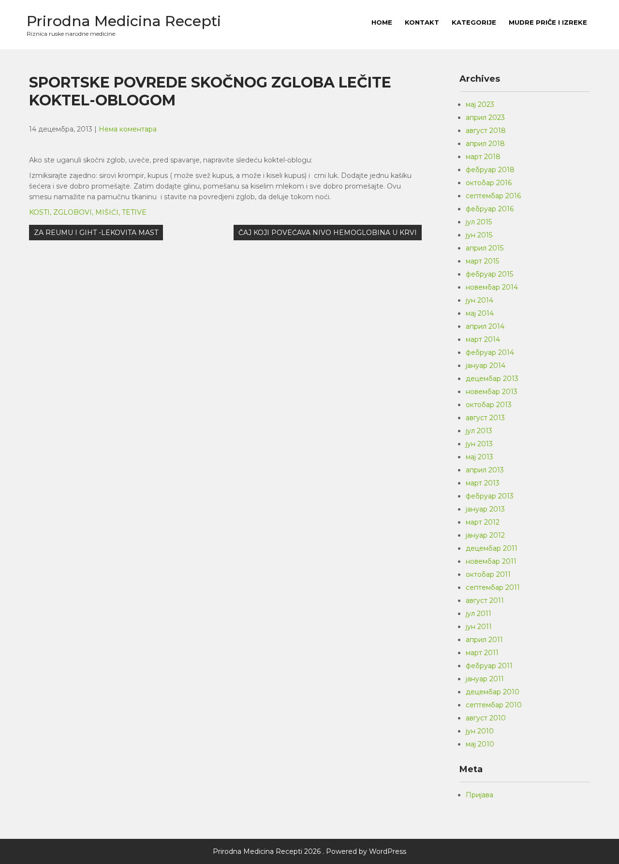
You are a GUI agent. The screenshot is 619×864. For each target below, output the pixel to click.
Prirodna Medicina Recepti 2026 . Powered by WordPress (309, 851)
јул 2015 (479, 222)
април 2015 (484, 248)
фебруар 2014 (490, 352)
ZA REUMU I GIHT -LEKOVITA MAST (96, 232)
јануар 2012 (485, 535)
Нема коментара (128, 129)
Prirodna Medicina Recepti (124, 21)
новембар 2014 (492, 287)
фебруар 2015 (489, 274)
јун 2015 (479, 235)
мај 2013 (479, 457)
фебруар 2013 (490, 496)
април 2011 (484, 639)
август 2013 (485, 417)
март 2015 (482, 261)
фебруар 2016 (490, 209)
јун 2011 (479, 626)
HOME (381, 22)
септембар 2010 (494, 705)
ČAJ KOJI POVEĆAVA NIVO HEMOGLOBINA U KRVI (327, 232)
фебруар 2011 (489, 665)
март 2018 (483, 156)
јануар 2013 (485, 509)
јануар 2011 (485, 678)
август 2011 (485, 600)
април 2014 (485, 326)
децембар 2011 (491, 548)
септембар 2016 (493, 195)
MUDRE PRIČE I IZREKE (548, 22)
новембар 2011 (491, 561)
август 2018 (486, 130)
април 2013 (485, 470)
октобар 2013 (489, 404)
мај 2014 (480, 313)
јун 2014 (479, 300)
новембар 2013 (491, 391)
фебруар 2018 (490, 169)
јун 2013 (479, 443)
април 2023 (485, 117)
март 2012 (483, 522)
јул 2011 (478, 613)
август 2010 (486, 718)
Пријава (479, 795)
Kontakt (422, 22)
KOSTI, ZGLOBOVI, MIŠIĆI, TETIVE (88, 212)
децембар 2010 (492, 692)
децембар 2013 (492, 378)
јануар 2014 (485, 365)
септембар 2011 (493, 587)
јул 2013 (479, 430)
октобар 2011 (488, 574)
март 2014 (483, 339)
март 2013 (483, 483)
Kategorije (474, 22)
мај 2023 (480, 104)
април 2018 (485, 143)
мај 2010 (480, 744)
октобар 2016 (489, 182)
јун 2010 (480, 731)
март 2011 (482, 652)
